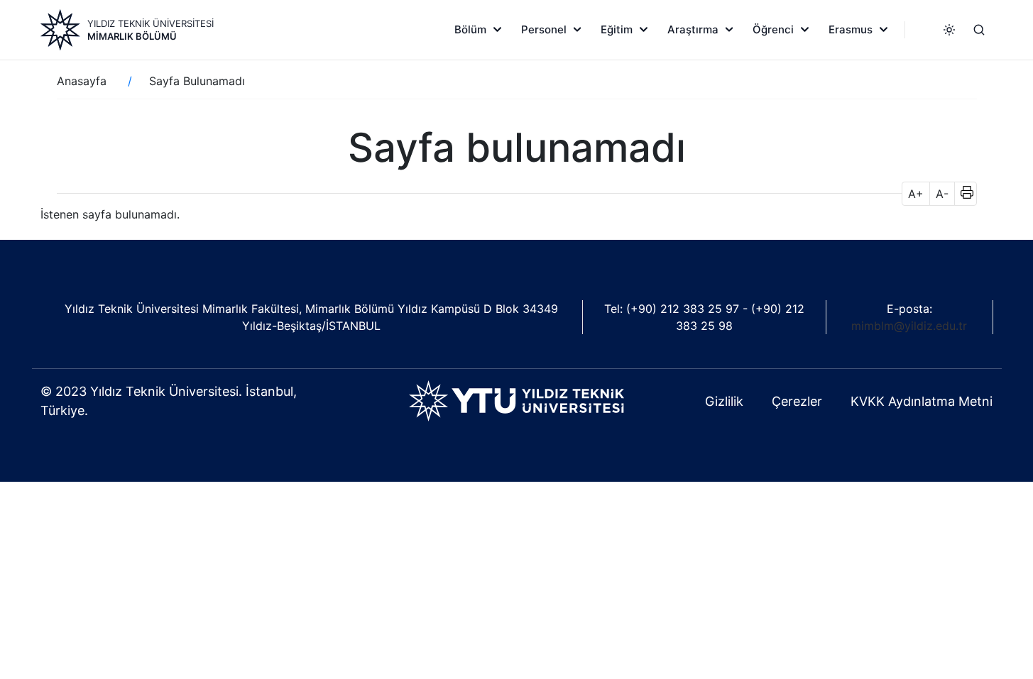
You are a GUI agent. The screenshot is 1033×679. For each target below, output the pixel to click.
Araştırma (692, 29)
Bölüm (470, 29)
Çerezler (797, 401)
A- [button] (942, 194)
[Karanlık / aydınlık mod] (949, 30)
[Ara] (979, 30)
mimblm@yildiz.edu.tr (909, 326)
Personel (544, 29)
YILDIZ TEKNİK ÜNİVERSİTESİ (150, 23)
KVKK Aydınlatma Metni (922, 401)
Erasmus (851, 29)
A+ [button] (916, 194)
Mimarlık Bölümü (132, 36)
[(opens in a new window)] (516, 399)
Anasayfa (81, 81)
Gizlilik (724, 401)
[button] (962, 193)
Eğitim (617, 29)
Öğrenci (773, 29)
